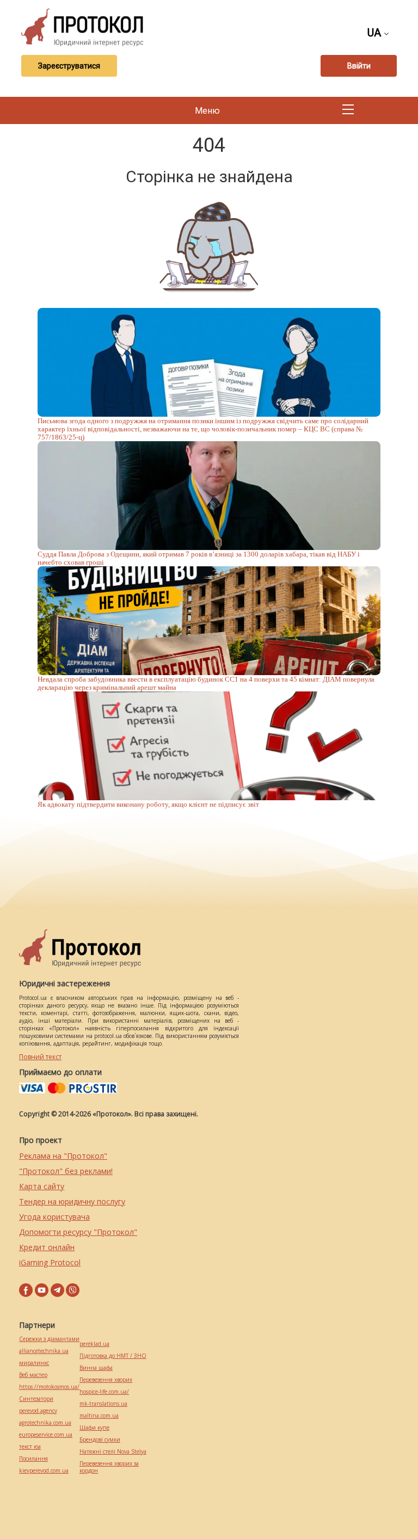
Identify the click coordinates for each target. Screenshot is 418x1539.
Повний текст (40, 1056)
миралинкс (34, 1363)
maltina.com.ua (99, 1415)
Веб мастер (33, 1375)
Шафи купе (94, 1427)
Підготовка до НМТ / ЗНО (112, 1355)
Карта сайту (41, 1186)
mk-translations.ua (103, 1403)
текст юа (30, 1446)
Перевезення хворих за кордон (109, 1467)
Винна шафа (96, 1367)
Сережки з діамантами (49, 1339)
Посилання (33, 1458)
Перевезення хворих (105, 1379)
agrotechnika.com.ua (45, 1422)
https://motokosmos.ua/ (49, 1386)
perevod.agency (38, 1410)
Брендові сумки (99, 1439)
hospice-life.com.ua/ (104, 1391)
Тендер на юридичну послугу (72, 1201)
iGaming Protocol (50, 1262)
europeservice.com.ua (45, 1434)
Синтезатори (36, 1398)
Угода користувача (54, 1217)
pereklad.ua (94, 1344)
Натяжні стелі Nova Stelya (112, 1451)
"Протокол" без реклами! (66, 1171)
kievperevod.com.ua (44, 1470)
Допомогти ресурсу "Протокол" (78, 1232)
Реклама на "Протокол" (63, 1156)
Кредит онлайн (47, 1247)
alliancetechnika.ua (44, 1351)
